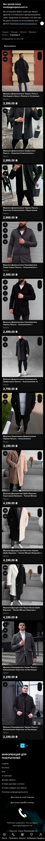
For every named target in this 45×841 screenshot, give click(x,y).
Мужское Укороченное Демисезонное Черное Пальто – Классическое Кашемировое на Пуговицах (19, 438)
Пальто (5, 35)
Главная (5, 32)
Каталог (23, 32)
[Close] (42, 23)
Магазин (14, 32)
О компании (7, 776)
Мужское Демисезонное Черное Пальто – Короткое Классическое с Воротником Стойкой (21, 210)
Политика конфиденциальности (15, 792)
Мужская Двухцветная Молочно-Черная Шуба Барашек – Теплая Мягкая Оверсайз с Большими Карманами (22, 553)
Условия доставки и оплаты (13, 784)
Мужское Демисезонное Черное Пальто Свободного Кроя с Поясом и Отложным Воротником (21, 96)
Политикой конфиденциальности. (23, 24)
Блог (4, 772)
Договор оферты (9, 780)
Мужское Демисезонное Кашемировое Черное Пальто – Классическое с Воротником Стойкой (20, 324)
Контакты (5, 768)
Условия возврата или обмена (14, 788)
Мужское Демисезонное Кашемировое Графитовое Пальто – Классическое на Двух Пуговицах (20, 381)
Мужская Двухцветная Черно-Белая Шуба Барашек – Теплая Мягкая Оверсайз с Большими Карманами (21, 610)
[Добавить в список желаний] (40, 58)
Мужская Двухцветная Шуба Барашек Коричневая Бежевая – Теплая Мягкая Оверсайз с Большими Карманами (20, 495)
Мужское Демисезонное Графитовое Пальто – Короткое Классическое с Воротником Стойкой (19, 153)
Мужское (33, 32)
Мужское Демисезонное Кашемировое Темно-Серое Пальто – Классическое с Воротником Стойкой (20, 267)
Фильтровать (10, 46)
